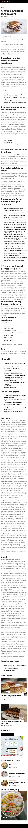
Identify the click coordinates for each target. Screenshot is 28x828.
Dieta (3, 7)
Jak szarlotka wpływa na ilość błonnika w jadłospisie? (11, 696)
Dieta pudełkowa (12, 763)
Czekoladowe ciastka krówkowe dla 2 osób (11, 722)
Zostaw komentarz (7, 734)
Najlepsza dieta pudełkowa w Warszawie (13, 815)
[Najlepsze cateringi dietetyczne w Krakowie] (12, 746)
